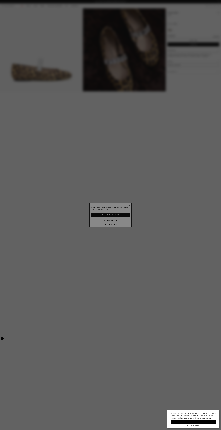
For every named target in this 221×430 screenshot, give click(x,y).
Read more (208, 418)
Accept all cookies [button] (193, 422)
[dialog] (193, 419)
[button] (193, 426)
